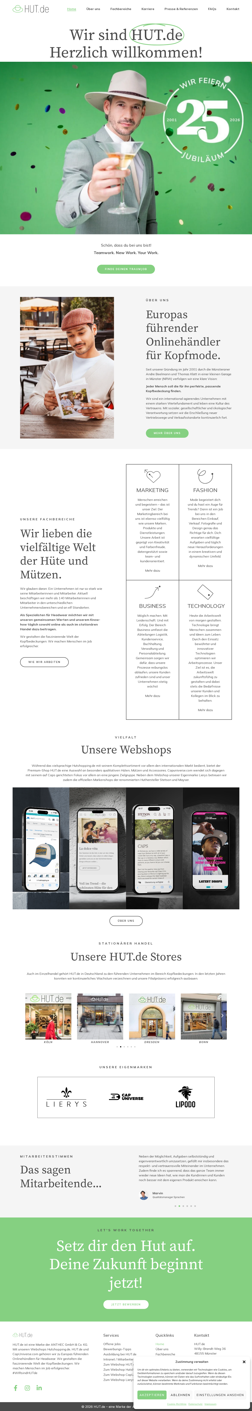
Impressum (210, 1404)
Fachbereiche (120, 9)
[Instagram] (27, 1388)
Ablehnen (180, 1395)
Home (71, 9)
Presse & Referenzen (181, 9)
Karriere (148, 9)
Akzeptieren (152, 1395)
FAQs (212, 9)
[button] (244, 1362)
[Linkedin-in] (39, 1388)
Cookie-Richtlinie (176, 1404)
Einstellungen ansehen (220, 1395)
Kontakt (233, 9)
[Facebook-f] (16, 1388)
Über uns (93, 9)
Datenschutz (195, 1404)
